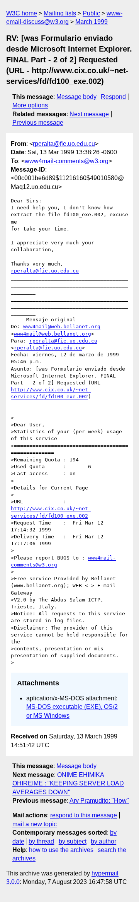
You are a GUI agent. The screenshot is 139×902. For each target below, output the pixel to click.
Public (91, 13)
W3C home (21, 13)
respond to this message (83, 815)
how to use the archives (61, 850)
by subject (72, 841)
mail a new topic (34, 824)
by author (103, 841)
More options (30, 105)
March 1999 (91, 21)
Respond (113, 97)
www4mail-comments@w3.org (66, 161)
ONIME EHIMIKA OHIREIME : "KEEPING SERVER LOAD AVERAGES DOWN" (68, 783)
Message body (76, 97)
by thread (41, 841)
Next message (89, 114)
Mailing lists (60, 13)
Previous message (37, 122)
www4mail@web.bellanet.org (61, 326)
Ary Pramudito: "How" (99, 800)
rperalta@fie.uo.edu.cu (64, 143)
